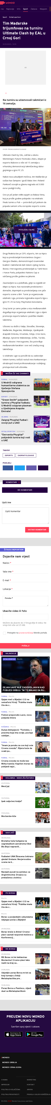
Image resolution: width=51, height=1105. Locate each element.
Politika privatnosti (10, 1094)
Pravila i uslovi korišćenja (38, 1094)
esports (9, 455)
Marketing (31, 1080)
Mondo (6, 1058)
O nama (4, 1080)
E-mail (7, 580)
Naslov (7, 563)
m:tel (10, 1101)
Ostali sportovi (15, 17)
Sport (5, 17)
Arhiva (30, 1090)
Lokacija (8, 589)
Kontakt (31, 1085)
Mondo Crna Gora (11, 1067)
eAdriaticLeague (26, 455)
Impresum (5, 1085)
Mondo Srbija (9, 1063)
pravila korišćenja (26, 633)
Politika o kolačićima (10, 1090)
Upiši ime (6, 502)
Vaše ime (8, 572)
